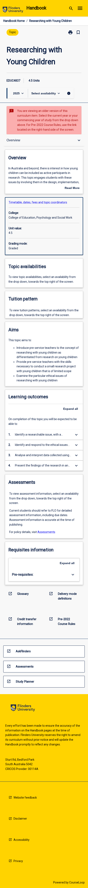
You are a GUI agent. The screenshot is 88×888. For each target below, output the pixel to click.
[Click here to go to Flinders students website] (13, 10)
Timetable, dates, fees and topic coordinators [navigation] (38, 202)
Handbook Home (14, 20)
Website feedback (25, 797)
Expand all (70, 408)
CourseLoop (77, 882)
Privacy (18, 861)
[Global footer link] (22, 708)
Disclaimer (20, 818)
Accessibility (21, 839)
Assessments (46, 532)
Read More (72, 188)
